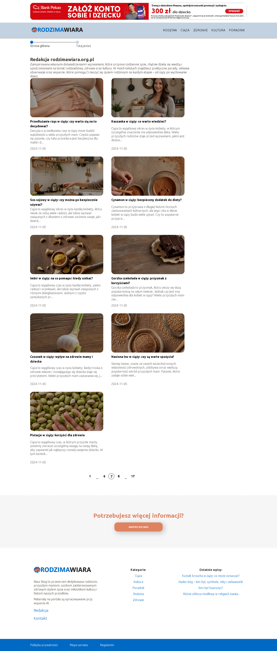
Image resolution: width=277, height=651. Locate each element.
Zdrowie (200, 30)
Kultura (218, 30)
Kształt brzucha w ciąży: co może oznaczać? (210, 575)
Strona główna (40, 46)
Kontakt (40, 618)
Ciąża (185, 30)
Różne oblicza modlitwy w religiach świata (210, 594)
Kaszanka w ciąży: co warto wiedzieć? (138, 121)
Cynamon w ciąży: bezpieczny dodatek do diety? (146, 200)
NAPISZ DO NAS (138, 527)
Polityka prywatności (44, 645)
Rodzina (170, 30)
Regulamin (107, 645)
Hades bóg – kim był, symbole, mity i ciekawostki (210, 582)
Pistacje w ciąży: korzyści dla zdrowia (57, 435)
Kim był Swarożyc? (210, 588)
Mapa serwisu (79, 645)
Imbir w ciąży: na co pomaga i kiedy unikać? (61, 278)
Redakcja (41, 610)
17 (133, 476)
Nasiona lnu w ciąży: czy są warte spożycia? (142, 356)
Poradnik (237, 30)
